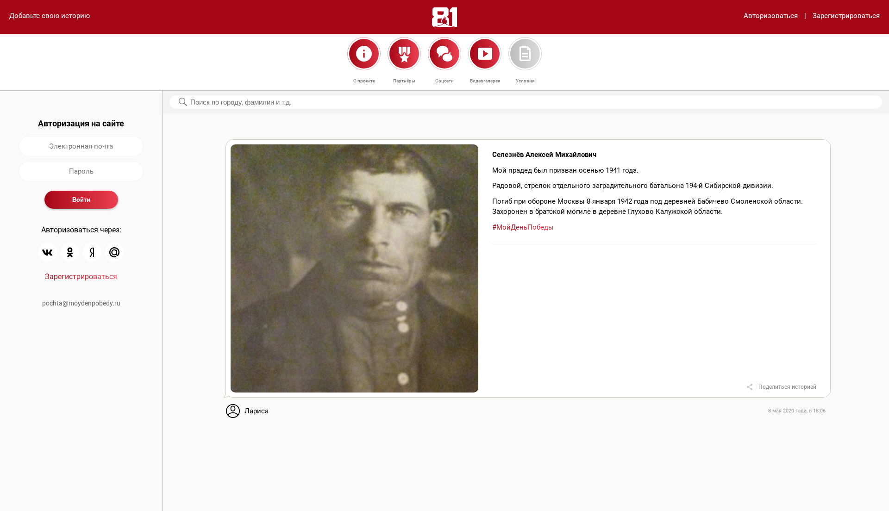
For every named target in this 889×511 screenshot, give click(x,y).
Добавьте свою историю (49, 16)
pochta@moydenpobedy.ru (81, 303)
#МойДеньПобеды (523, 227)
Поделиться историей (787, 387)
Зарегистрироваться (846, 16)
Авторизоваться (771, 16)
